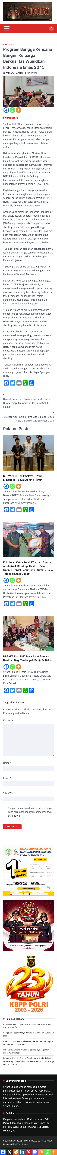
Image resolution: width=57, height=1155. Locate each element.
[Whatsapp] (12, 110)
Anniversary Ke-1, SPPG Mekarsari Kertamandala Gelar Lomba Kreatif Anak (27, 1026)
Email (7, 778)
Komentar (9, 720)
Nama (7, 763)
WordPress (22, 1144)
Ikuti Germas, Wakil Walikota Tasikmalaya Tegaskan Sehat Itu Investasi (26, 1051)
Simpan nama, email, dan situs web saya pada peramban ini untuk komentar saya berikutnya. (30, 812)
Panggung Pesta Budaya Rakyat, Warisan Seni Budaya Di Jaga (28, 1034)
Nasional (8, 44)
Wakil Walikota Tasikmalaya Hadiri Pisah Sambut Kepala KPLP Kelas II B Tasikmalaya (28, 1043)
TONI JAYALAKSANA (14, 73)
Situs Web (8, 793)
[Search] (51, 28)
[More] (18, 110)
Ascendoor (46, 1140)
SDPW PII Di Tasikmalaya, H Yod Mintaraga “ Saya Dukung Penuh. (23, 477)
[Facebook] (6, 110)
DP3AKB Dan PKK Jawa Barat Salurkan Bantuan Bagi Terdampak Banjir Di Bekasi (28, 658)
